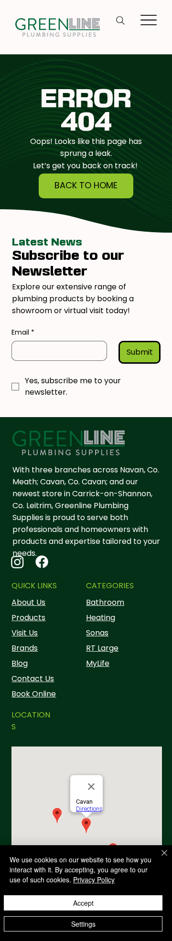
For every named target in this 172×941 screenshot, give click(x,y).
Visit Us (24, 632)
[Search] (120, 20)
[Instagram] (17, 561)
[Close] (158, 858)
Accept (83, 903)
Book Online (33, 693)
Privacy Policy (94, 879)
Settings (83, 924)
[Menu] (148, 19)
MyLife (97, 663)
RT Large (102, 648)
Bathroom (105, 602)
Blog (19, 663)
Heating (100, 617)
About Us (28, 602)
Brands (24, 648)
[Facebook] (41, 561)
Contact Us (32, 678)
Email (22, 332)
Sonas (97, 632)
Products (28, 617)
